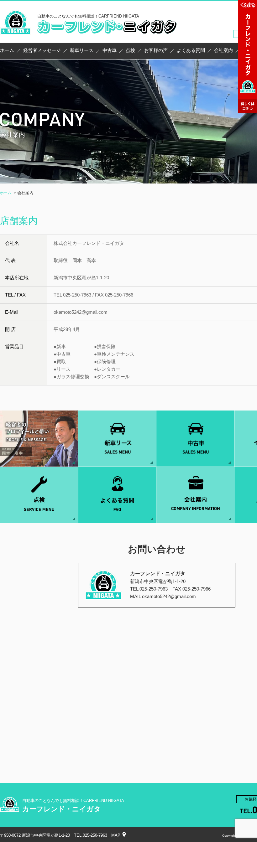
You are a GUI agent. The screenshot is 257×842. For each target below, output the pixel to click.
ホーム (7, 50)
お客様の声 (156, 50)
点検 (130, 50)
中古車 (109, 50)
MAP (115, 835)
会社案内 (223, 50)
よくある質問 (191, 50)
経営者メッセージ (42, 50)
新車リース (81, 50)
